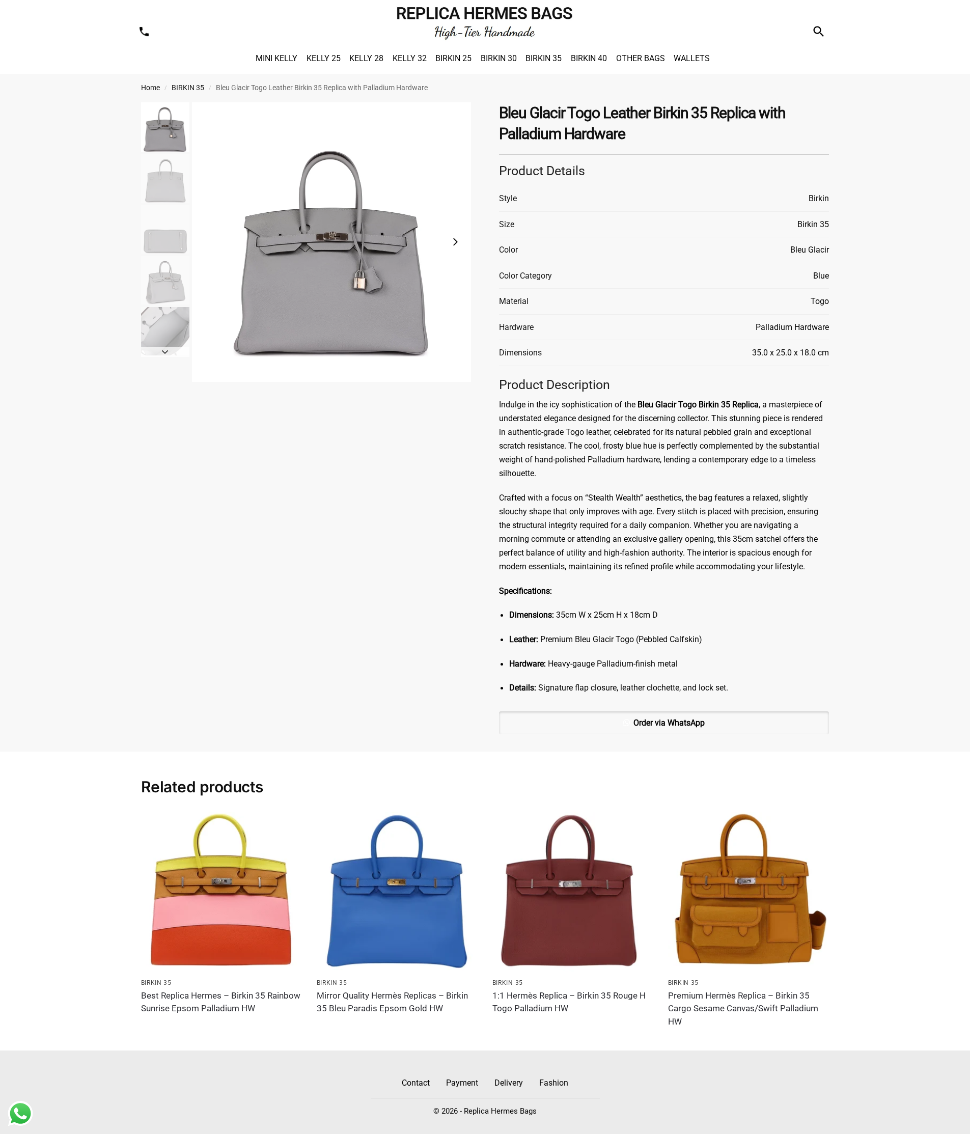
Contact (416, 1083)
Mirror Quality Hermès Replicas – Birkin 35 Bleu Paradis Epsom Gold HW (392, 1002)
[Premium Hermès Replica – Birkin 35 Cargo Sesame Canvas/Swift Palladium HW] (748, 892)
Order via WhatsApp (669, 723)
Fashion (553, 1083)
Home (150, 88)
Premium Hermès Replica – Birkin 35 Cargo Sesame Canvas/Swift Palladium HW (743, 1008)
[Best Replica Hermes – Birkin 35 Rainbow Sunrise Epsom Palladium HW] (221, 892)
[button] (664, 722)
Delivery (508, 1083)
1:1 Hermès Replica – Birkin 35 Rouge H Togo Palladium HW (569, 1002)
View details (221, 1027)
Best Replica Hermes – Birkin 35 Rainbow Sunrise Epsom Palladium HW (220, 1002)
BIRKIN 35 (188, 88)
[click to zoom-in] (332, 242)
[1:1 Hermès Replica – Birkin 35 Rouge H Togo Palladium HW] (572, 892)
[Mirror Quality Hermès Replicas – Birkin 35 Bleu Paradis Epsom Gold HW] (397, 892)
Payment (462, 1083)
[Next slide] (455, 242)
